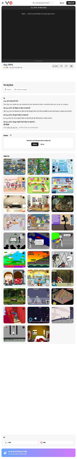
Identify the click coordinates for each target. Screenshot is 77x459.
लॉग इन (42, 144)
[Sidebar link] (3, 3)
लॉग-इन (62, 3)
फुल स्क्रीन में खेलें (38, 48)
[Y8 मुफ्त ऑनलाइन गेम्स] (9, 2)
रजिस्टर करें (71, 3)
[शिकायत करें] (66, 66)
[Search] (33, 3)
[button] (6, 124)
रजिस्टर (35, 144)
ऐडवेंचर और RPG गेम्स (12, 127)
